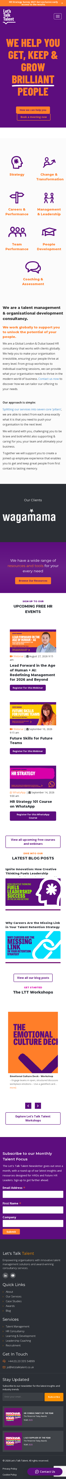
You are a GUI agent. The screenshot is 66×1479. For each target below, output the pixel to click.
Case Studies (14, 1301)
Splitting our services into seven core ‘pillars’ (32, 409)
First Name (12, 1203)
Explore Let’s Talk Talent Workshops (33, 1118)
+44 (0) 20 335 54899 (21, 1361)
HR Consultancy (15, 1331)
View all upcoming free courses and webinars (33, 842)
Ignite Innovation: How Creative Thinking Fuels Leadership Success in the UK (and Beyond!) (31, 873)
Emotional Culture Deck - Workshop (31, 1076)
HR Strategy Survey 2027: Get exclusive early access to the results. (33, 3)
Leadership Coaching (18, 1340)
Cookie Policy (10, 1474)
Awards (10, 1306)
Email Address (14, 1187)
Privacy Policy (10, 1468)
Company (9, 1217)
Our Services (13, 1296)
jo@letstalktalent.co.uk (20, 1367)
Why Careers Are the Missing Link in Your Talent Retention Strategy (32, 925)
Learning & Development (21, 1336)
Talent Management (17, 1326)
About (9, 1291)
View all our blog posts (33, 978)
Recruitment (13, 1345)
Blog (8, 1310)
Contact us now (48, 379)
